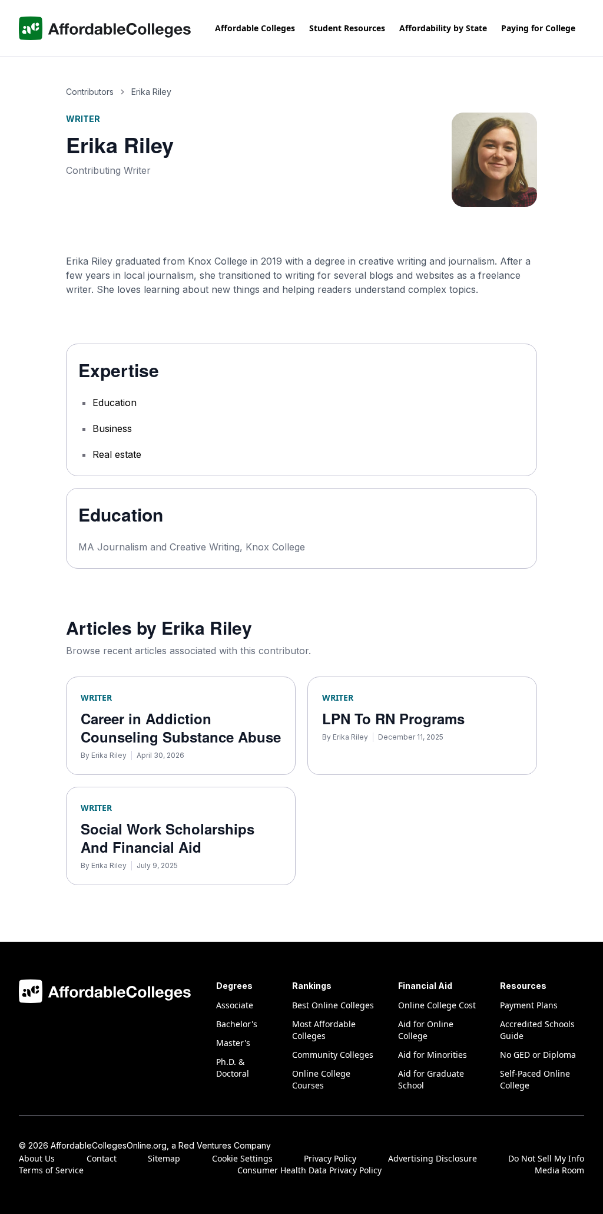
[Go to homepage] (105, 28)
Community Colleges (332, 1054)
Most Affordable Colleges (324, 1029)
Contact (102, 1158)
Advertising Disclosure (432, 1158)
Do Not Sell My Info (546, 1158)
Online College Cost (437, 1005)
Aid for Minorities (432, 1054)
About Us (37, 1158)
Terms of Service (51, 1170)
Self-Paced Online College (535, 1079)
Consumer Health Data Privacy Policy (309, 1170)
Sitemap (164, 1158)
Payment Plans (529, 1005)
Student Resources (347, 28)
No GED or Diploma (538, 1054)
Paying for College (538, 28)
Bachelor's (236, 1024)
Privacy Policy (330, 1158)
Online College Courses (321, 1079)
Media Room (559, 1170)
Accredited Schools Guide (537, 1029)
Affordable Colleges (255, 28)
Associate (234, 1005)
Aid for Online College (425, 1029)
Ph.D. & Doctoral (232, 1067)
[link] (151, 91)
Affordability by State (443, 28)
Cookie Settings (242, 1158)
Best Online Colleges (333, 1005)
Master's (233, 1042)
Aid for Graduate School (431, 1079)
